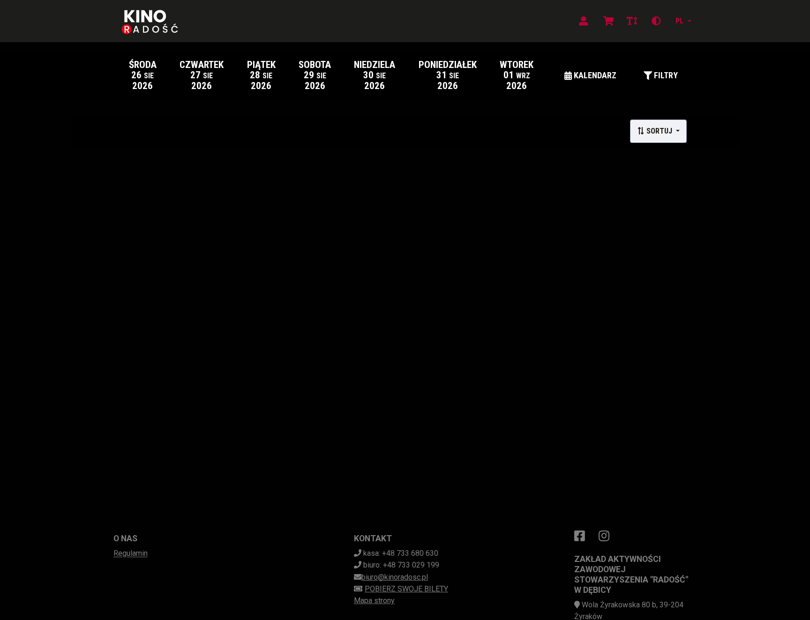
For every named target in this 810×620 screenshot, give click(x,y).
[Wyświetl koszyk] (609, 21)
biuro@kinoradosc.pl (394, 577)
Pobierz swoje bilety (406, 588)
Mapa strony (374, 600)
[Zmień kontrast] (656, 21)
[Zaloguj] (583, 21)
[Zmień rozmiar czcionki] (632, 21)
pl (679, 20)
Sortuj (659, 131)
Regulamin (130, 553)
